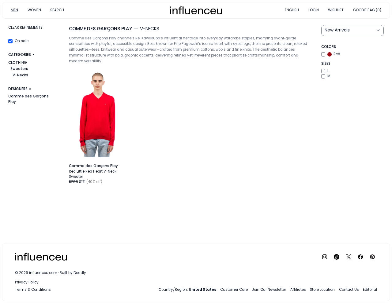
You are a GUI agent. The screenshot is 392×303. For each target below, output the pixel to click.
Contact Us (349, 289)
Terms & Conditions (33, 289)
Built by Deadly (73, 272)
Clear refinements (25, 27)
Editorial (370, 289)
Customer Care (234, 289)
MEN (14, 10)
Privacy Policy (27, 282)
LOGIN (313, 10)
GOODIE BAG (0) (367, 10)
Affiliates (298, 289)
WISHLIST (336, 10)
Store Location (322, 289)
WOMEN (34, 10)
